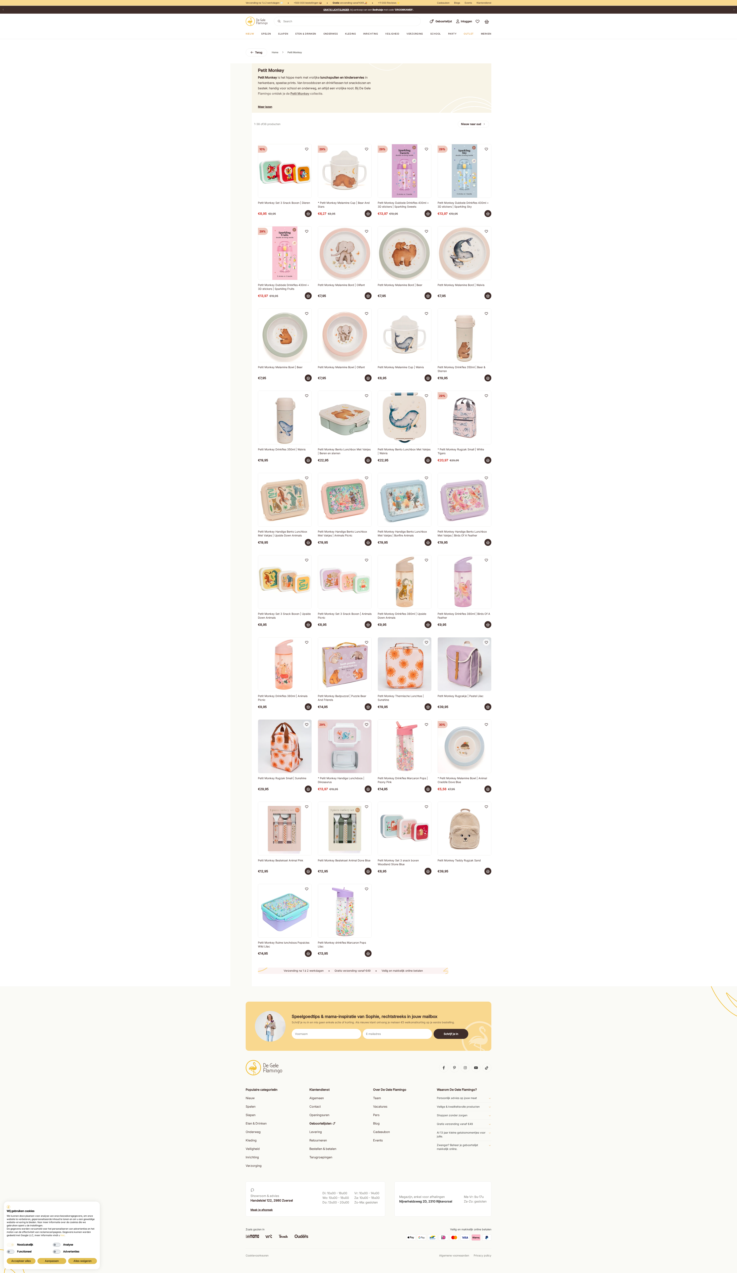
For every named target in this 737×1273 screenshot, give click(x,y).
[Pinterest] (454, 1067)
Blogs (457, 2)
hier (62, 1235)
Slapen (283, 33)
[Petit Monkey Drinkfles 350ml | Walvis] (285, 417)
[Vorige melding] (3, 10)
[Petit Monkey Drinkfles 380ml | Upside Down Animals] (404, 582)
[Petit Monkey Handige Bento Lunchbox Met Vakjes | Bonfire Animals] (404, 500)
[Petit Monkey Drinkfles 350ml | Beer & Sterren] (464, 335)
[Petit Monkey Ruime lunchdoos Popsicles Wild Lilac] (285, 911)
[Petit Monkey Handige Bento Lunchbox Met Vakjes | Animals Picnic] (345, 500)
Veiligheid (392, 33)
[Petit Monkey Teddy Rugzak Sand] (464, 828)
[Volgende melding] (734, 10)
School (435, 33)
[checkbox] (10, 1245)
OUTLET (469, 33)
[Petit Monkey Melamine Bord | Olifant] (345, 253)
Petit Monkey (299, 93)
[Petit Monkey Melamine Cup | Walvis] (404, 335)
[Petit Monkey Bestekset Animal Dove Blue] (345, 828)
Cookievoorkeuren (257, 1255)
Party (452, 33)
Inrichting (370, 33)
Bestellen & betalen (322, 1149)
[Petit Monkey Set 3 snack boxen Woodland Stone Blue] (404, 828)
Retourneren (318, 1140)
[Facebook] (443, 1067)
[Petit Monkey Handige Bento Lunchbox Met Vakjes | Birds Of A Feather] (464, 500)
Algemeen (316, 1098)
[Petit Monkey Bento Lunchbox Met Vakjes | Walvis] (404, 417)
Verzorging (415, 33)
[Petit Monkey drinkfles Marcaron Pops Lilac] (345, 911)
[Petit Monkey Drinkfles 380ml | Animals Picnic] (285, 664)
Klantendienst (484, 2)
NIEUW (250, 33)
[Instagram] (465, 1067)
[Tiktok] (486, 1067)
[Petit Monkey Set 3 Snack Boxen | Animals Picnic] (345, 582)
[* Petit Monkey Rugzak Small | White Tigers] (464, 417)
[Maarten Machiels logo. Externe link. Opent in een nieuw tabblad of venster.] (8, 1207)
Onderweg (330, 33)
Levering (315, 1132)
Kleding (350, 33)
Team (377, 1098)
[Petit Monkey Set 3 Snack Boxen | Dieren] (285, 171)
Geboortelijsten (320, 1123)
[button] (477, 21)
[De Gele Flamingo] (257, 21)
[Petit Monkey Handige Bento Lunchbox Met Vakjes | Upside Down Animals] (285, 500)
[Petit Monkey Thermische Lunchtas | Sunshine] (404, 664)
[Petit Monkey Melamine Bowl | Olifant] (345, 335)
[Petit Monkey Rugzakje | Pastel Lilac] (464, 664)
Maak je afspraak (261, 1209)
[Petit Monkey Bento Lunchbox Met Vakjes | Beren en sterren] (345, 417)
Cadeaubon (443, 2)
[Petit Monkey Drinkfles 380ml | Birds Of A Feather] (464, 582)
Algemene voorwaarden (454, 1255)
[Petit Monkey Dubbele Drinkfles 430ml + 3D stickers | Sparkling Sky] (464, 171)
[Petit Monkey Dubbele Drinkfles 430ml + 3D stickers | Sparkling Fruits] (285, 253)
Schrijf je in (451, 1033)
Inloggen (466, 21)
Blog (376, 1123)
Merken (486, 33)
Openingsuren (319, 1115)
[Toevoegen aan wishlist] (306, 149)
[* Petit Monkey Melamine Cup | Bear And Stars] (345, 171)
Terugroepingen (320, 1157)
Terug (258, 52)
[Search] (279, 21)
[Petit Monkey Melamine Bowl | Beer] (285, 335)
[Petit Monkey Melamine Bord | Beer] (404, 253)
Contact (315, 1106)
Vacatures (380, 1106)
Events (468, 2)
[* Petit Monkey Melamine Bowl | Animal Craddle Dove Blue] (464, 746)
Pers (376, 1115)
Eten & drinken (305, 33)
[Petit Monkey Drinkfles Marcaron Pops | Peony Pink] (404, 746)
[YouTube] (476, 1067)
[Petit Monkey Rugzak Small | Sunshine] (285, 746)
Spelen (266, 33)
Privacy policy (482, 1255)
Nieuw (250, 1098)
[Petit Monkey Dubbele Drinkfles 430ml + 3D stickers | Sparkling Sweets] (404, 171)
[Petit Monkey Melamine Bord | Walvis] (464, 253)
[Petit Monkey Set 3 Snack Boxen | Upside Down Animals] (285, 582)
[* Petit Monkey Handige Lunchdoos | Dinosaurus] (345, 746)
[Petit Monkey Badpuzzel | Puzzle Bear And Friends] (345, 664)
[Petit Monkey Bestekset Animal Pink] (285, 828)
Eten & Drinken (256, 1123)
